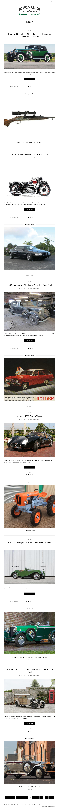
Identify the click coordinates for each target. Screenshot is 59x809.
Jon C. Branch (14, 86)
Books (12, 804)
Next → (51, 797)
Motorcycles (31, 151)
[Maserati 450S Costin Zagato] (29, 440)
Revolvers (36, 804)
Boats (9, 804)
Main (31, 30)
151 (18, 797)
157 (41, 797)
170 (46, 797)
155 (33, 797)
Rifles (40, 804)
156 (37, 797)
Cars (28, 30)
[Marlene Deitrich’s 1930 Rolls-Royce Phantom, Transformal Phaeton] (29, 56)
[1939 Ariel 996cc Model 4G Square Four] (29, 181)
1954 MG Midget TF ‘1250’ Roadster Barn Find (29, 542)
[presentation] (7, 117)
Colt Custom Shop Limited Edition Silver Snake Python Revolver (29, 404)
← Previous (8, 797)
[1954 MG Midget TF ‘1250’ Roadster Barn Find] (29, 567)
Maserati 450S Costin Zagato (29, 416)
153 (26, 797)
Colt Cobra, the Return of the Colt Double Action (29, 657)
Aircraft (5, 804)
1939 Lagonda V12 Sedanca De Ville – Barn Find (29, 285)
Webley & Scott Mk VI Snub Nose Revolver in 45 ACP (29, 530)
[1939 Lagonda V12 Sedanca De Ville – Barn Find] (29, 311)
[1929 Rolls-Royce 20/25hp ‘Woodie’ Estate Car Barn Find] (29, 696)
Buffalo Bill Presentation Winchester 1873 (29, 142)
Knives (26, 804)
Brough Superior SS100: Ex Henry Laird (29, 786)
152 (22, 797)
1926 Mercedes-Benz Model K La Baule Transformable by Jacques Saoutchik (29, 273)
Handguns (22, 804)
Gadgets (18, 804)
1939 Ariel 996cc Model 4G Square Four (29, 154)
